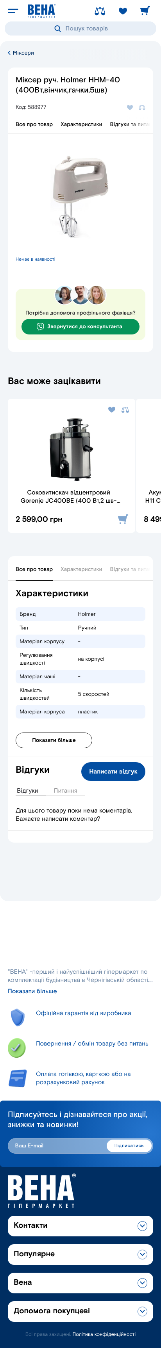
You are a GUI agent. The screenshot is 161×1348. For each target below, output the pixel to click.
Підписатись (129, 1146)
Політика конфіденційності (104, 1334)
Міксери (22, 53)
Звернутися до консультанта (84, 326)
